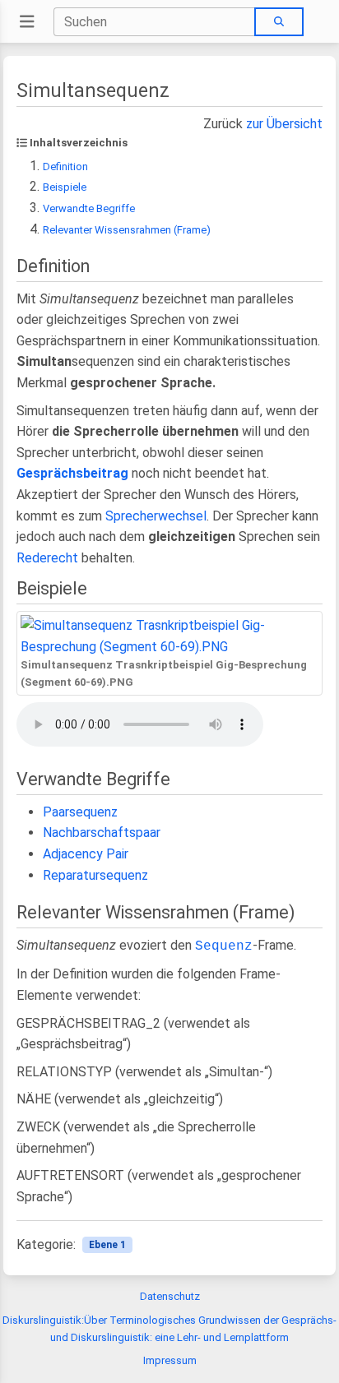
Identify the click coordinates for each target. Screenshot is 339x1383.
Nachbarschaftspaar (101, 832)
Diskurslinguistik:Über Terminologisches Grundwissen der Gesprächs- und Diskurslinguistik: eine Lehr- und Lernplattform (169, 1329)
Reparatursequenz (95, 875)
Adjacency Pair (85, 854)
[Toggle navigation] (27, 22)
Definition (65, 166)
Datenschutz (170, 1296)
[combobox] (154, 21)
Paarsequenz (80, 812)
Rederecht (47, 558)
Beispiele (64, 187)
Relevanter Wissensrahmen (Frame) (127, 230)
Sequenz (224, 946)
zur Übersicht (284, 124)
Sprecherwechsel (156, 516)
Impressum (170, 1360)
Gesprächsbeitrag (72, 473)
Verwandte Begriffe (89, 208)
